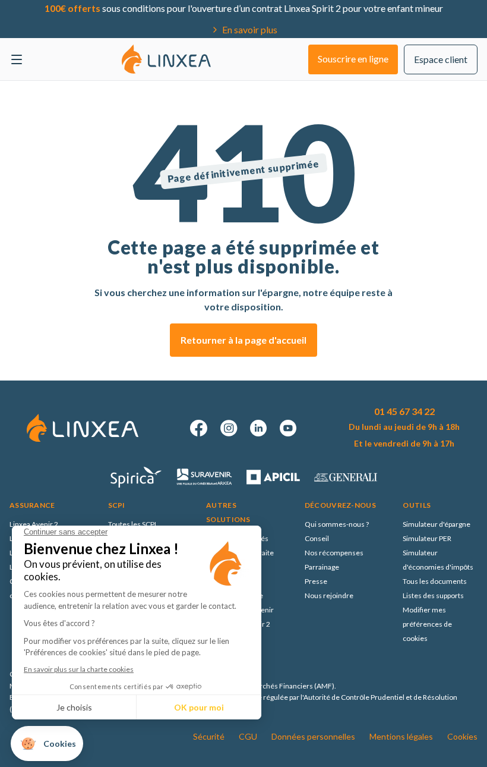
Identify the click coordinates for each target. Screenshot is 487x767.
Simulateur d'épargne (436, 524)
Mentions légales (401, 736)
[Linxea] (166, 59)
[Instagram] (229, 428)
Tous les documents (435, 581)
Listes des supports (433, 595)
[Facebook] (199, 428)
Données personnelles (313, 736)
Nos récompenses (334, 552)
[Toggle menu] (17, 59)
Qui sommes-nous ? (337, 524)
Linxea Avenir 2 (34, 524)
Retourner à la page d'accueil (243, 339)
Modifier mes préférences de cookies (427, 624)
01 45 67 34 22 (404, 411)
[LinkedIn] (258, 428)
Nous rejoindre (329, 595)
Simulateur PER (427, 538)
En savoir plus (249, 29)
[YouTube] (288, 428)
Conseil (317, 538)
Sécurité (208, 736)
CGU (248, 736)
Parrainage (322, 566)
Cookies (462, 736)
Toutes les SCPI (132, 524)
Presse (316, 581)
